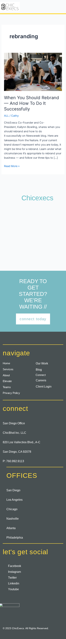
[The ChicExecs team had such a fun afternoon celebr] (15, 256)
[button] (53, 6)
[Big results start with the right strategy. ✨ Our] (50, 256)
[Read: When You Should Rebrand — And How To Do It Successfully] (33, 71)
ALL (6, 115)
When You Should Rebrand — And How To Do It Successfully (31, 103)
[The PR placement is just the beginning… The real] (15, 214)
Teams (7, 387)
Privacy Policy (11, 393)
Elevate (7, 381)
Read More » (12, 166)
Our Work (42, 363)
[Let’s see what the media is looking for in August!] (50, 214)
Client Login (44, 386)
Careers (41, 380)
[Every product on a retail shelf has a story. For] (50, 235)
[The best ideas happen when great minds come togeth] (15, 235)
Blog (39, 369)
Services (8, 369)
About (6, 375)
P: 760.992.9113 (13, 461)
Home (6, 363)
